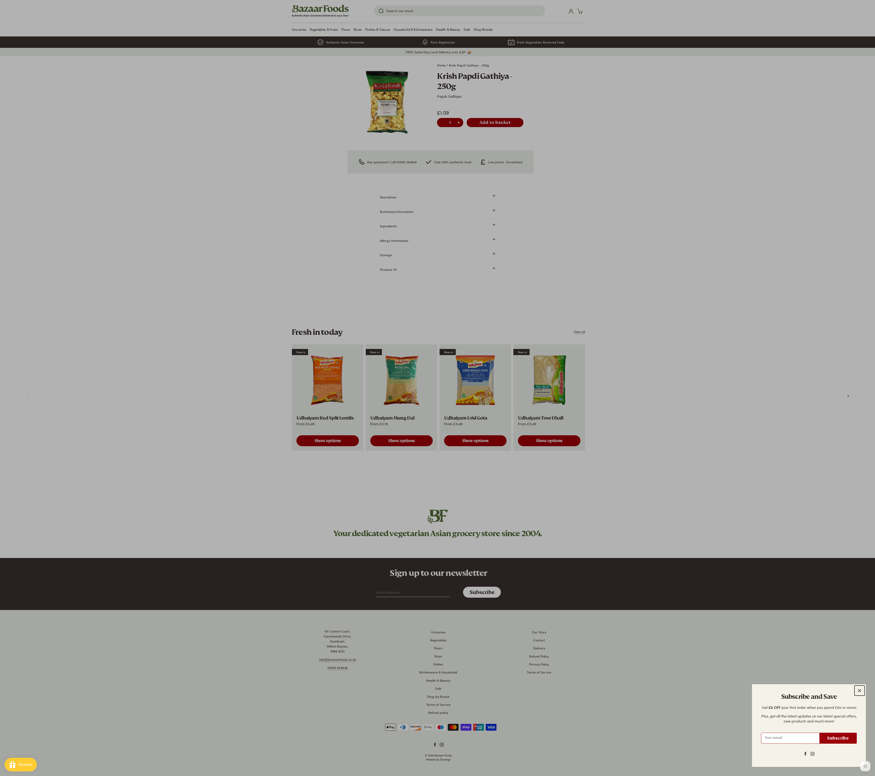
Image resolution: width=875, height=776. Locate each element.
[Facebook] (805, 753)
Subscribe (838, 738)
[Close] (859, 691)
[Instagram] (812, 753)
